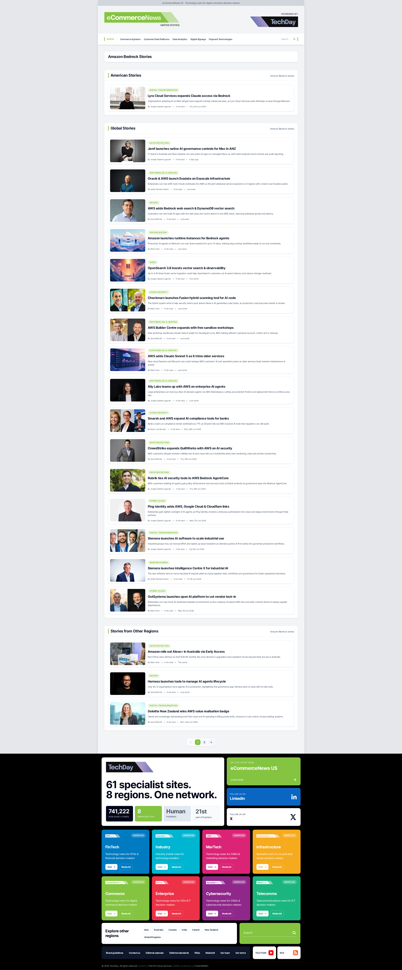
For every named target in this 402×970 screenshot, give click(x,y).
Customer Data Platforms (157, 39)
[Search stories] (294, 932)
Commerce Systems (130, 39)
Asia (146, 929)
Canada (172, 929)
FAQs (197, 952)
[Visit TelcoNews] (268, 882)
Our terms (241, 952)
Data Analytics (180, 39)
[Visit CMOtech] (217, 835)
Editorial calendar (155, 952)
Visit (109, 867)
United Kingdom (152, 937)
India (184, 929)
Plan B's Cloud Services (160, 966)
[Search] (294, 39)
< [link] (191, 742)
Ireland (195, 929)
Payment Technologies (220, 39)
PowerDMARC (201, 966)
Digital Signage (198, 39)
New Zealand (211, 929)
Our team (225, 952)
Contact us (134, 952)
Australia (158, 929)
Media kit (126, 867)
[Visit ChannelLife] (167, 835)
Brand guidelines (114, 952)
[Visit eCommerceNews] (117, 882)
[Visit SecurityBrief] (217, 882)
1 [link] (197, 742)
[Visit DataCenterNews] (268, 835)
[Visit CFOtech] (117, 835)
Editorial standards (179, 952)
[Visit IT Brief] (167, 882)
